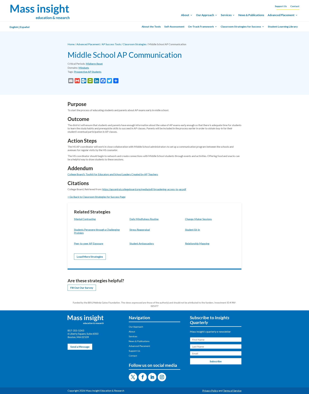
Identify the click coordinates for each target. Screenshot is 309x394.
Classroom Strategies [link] (134, 44)
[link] (40, 19)
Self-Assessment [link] (174, 26)
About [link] (185, 15)
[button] (133, 377)
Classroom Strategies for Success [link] (241, 26)
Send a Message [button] (79, 346)
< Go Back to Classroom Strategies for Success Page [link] (96, 196)
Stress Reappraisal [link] (140, 229)
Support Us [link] (281, 6)
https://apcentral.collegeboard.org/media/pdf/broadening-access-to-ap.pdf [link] (144, 189)
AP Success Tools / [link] (112, 44)
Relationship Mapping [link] (197, 243)
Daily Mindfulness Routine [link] (144, 218)
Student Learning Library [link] (283, 26)
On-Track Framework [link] (201, 26)
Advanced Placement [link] (281, 15)
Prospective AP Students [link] (87, 71)
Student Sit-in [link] (192, 229)
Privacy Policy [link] (210, 390)
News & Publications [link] (251, 15)
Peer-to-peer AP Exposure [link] (88, 243)
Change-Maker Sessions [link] (198, 218)
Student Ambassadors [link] (142, 243)
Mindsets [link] (84, 67)
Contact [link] (294, 6)
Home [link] (71, 44)
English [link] (14, 26)
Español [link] (24, 26)
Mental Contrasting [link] (85, 218)
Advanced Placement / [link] (89, 44)
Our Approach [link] (205, 15)
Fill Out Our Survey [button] (81, 287)
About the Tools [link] (151, 26)
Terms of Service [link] (232, 390)
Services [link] (226, 15)
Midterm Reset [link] (94, 63)
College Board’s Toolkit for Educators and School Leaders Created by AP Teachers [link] (113, 174)
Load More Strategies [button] (90, 256)
